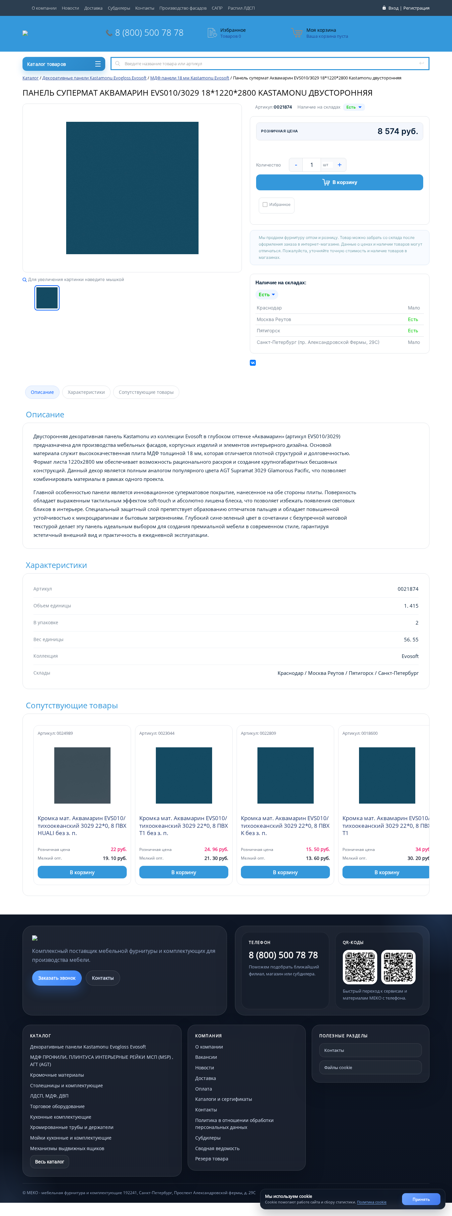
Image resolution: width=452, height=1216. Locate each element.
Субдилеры (119, 8)
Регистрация (416, 8)
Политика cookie (371, 1201)
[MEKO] (68, 938)
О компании (44, 8)
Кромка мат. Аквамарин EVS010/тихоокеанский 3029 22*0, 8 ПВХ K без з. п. (285, 825)
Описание (42, 392)
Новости (70, 8)
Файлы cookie (338, 1067)
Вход (393, 8)
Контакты (144, 8)
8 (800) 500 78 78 (149, 32)
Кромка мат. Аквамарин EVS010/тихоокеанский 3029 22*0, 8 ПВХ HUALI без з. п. (82, 825)
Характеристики (86, 392)
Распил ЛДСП (241, 8)
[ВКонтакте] (253, 363)
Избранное (280, 204)
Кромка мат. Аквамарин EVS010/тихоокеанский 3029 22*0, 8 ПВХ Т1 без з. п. (183, 825)
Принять (421, 1199)
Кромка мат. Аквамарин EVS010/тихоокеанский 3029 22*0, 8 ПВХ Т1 (386, 825)
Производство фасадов (182, 8)
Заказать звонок (56, 978)
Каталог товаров (46, 64)
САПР (217, 8)
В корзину (345, 182)
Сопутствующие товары (146, 392)
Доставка (93, 8)
